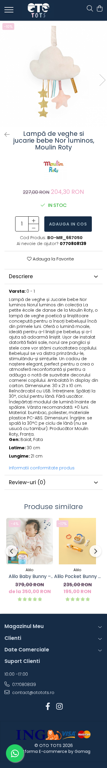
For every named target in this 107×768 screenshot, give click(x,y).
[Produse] (9, 11)
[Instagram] (59, 706)
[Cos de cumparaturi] (99, 8)
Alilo (30, 570)
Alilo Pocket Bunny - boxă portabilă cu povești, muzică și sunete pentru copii (77, 576)
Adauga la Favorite (53, 259)
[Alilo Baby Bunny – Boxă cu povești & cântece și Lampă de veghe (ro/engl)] (29, 541)
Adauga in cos (68, 224)
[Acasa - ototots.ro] (38, 10)
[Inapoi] (4, 135)
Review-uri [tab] (27, 482)
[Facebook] (48, 706)
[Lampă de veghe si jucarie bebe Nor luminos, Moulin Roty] (53, 74)
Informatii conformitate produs (42, 468)
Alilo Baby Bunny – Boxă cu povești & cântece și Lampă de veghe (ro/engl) (29, 576)
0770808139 (23, 685)
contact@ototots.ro (32, 692)
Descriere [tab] (21, 276)
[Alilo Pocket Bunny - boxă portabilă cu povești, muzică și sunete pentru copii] (77, 541)
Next (102, 80)
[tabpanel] (53, 74)
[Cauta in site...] (90, 8)
